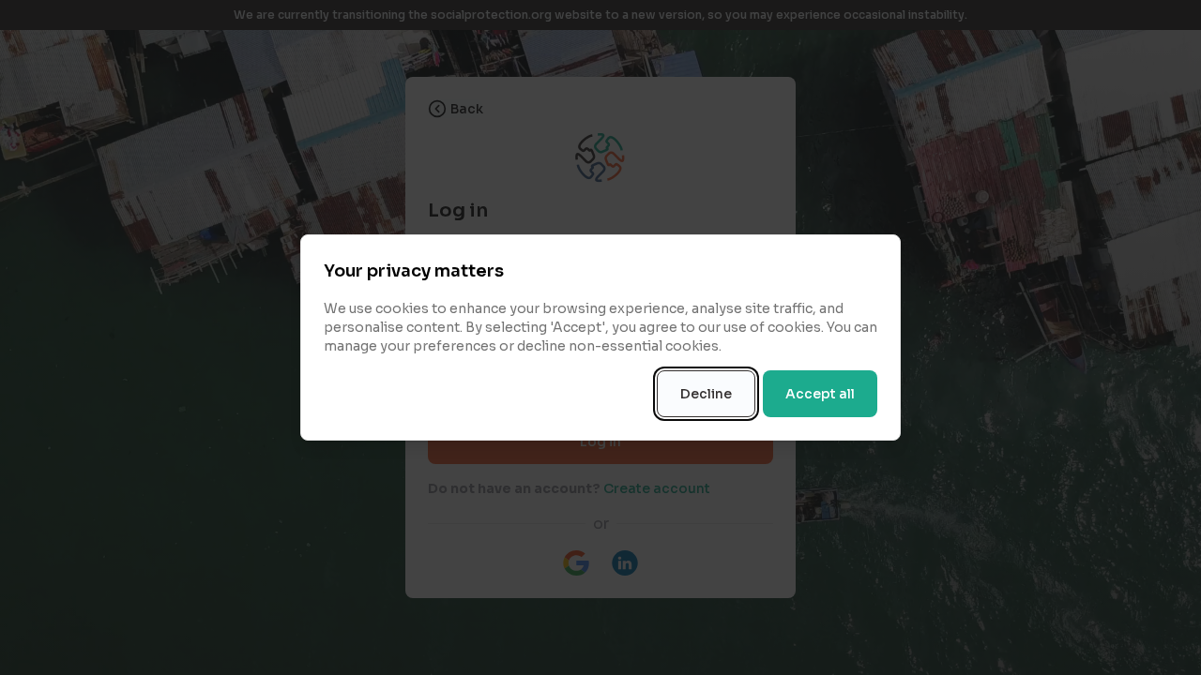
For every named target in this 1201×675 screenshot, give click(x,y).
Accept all (820, 393)
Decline (706, 393)
